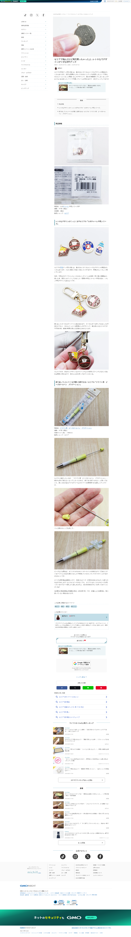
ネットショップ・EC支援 (37, 932)
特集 (22, 45)
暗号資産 (87, 932)
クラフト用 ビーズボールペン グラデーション (76, 428)
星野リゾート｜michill (27, 49)
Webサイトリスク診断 (65, 893)
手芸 (61, 267)
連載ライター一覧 (26, 33)
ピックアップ (25, 88)
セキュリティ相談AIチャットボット (79, 892)
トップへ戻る (80, 677)
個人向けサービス (94, 932)
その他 (101, 932)
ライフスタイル (25, 64)
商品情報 (61, 104)
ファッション (25, 53)
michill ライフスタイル (104, 754)
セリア (66, 213)
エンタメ (23, 68)
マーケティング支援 (63, 932)
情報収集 (75, 932)
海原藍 (107, 734)
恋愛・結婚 (24, 76)
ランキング (24, 41)
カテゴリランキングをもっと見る (81, 780)
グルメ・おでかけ (26, 72)
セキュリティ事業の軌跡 (91, 894)
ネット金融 (81, 932)
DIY (63, 606)
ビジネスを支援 (47, 932)
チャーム (66, 206)
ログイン (23, 29)
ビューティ (24, 57)
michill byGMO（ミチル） (59, 14)
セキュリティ (54, 932)
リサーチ (70, 932)
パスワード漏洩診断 (54, 893)
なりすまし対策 (81, 894)
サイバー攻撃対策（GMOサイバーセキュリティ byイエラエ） (43, 894)
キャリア (23, 84)
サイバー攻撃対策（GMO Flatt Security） (68, 894)
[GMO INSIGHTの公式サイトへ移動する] (28, 886)
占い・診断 (24, 80)
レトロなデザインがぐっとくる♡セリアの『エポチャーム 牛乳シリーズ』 (80, 107)
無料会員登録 (25, 25)
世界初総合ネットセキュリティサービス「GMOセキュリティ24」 (34, 893)
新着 (22, 37)
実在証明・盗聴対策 (24, 894)
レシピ (23, 61)
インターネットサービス (25, 932)
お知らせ (23, 21)
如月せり (60, 68)
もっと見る (81, 843)
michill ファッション (104, 837)
